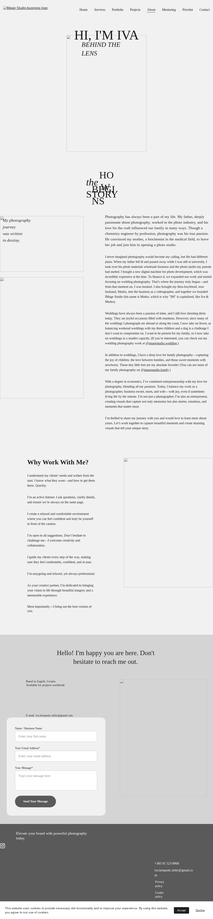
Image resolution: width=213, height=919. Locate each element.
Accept (181, 910)
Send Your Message (35, 801)
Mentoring (169, 9)
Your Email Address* (27, 748)
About (151, 9)
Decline (200, 910)
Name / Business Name (28, 728)
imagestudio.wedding (163, 343)
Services (99, 9)
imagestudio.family (156, 370)
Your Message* (24, 767)
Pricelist (187, 9)
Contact (204, 9)
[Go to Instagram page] (2, 845)
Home (83, 9)
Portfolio (117, 9)
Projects (135, 9)
